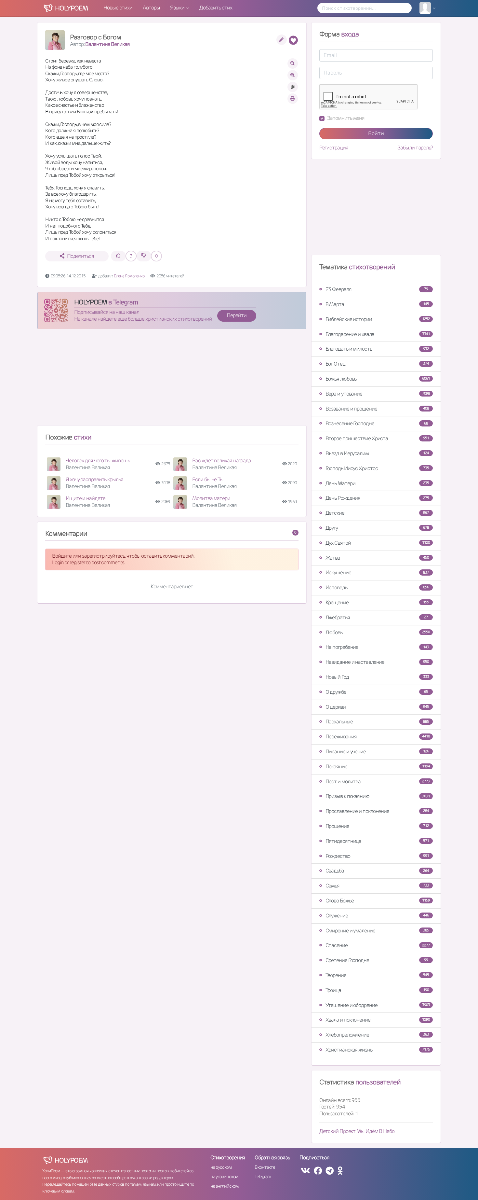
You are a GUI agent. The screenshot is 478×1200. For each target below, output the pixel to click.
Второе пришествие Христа (377, 438)
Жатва (377, 557)
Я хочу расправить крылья (94, 479)
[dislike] (143, 256)
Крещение (377, 602)
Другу (377, 527)
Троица (377, 990)
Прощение (377, 826)
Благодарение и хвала (377, 334)
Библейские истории (377, 319)
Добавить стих (215, 7)
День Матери (377, 483)
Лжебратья (376, 617)
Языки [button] (177, 7)
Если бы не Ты (207, 479)
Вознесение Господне (376, 423)
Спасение (377, 945)
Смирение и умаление (377, 930)
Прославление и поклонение (377, 811)
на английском (224, 1186)
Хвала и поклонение (377, 1019)
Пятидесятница (377, 841)
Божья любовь (377, 378)
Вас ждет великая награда (221, 460)
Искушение (377, 572)
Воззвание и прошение (377, 408)
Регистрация (333, 148)
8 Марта (377, 304)
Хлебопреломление (377, 1034)
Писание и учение (377, 751)
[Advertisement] (171, 380)
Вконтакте (265, 1167)
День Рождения (377, 498)
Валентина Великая (107, 44)
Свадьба (377, 870)
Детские (377, 512)
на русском (221, 1167)
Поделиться (80, 256)
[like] (118, 256)
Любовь (377, 632)
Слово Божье (377, 900)
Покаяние (377, 766)
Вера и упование (377, 393)
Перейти (236, 315)
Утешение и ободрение (377, 1005)
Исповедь (377, 587)
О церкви (377, 707)
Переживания (377, 736)
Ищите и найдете (85, 498)
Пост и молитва (377, 781)
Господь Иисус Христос (377, 468)
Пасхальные (377, 721)
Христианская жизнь (377, 1049)
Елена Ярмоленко (129, 276)
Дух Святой (377, 542)
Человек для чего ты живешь (97, 460)
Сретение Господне (376, 960)
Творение (377, 975)
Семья (377, 885)
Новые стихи (117, 7)
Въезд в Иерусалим (377, 453)
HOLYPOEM (90, 302)
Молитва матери (211, 498)
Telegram (263, 1176)
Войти (376, 133)
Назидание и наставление (377, 662)
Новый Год (377, 677)
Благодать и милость (377, 348)
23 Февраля (376, 289)
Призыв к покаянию (377, 796)
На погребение (377, 647)
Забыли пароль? (415, 148)
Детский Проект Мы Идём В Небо (356, 1131)
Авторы (151, 7)
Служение (377, 915)
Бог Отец (377, 363)
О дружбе (376, 692)
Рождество (377, 856)
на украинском (224, 1176)
